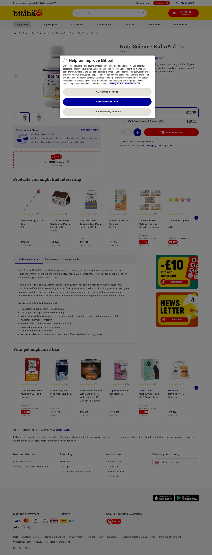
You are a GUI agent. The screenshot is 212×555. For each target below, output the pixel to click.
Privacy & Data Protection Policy (124, 84)
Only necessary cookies (107, 111)
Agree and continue (107, 101)
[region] (107, 87)
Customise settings (107, 91)
